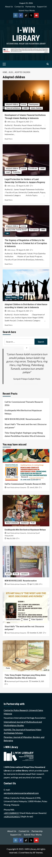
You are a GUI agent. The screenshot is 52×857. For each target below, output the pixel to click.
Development (33, 104)
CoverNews (24, 852)
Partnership (30, 6)
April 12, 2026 (34, 584)
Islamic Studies (11, 297)
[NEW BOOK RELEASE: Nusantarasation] (26, 561)
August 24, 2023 (24, 122)
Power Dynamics (37, 619)
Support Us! (42, 6)
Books (16, 574)
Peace (16, 477)
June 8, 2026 (34, 487)
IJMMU (25, 108)
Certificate (33, 169)
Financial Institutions (13, 108)
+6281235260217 (12, 816)
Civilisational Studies (13, 619)
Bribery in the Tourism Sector (16, 230)
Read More (8, 139)
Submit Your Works (27, 10)
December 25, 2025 (36, 633)
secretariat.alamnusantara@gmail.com (21, 793)
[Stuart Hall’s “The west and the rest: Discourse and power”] (26, 607)
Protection (16, 172)
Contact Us (19, 6)
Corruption (34, 230)
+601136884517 (11, 813)
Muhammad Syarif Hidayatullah (17, 681)
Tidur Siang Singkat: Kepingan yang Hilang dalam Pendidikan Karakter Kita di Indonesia (25, 434)
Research (24, 477)
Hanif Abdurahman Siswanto (16, 487)
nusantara (24, 523)
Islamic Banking (36, 108)
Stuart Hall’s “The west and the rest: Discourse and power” (26, 426)
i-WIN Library (26, 34)
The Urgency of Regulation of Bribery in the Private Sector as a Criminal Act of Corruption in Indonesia (26, 243)
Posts (33, 523)
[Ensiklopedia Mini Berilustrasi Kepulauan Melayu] (26, 510)
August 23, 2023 (24, 250)
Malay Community (12, 523)
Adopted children (12, 104)
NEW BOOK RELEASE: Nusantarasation (23, 419)
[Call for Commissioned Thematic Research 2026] (26, 464)
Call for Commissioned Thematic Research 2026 (24, 403)
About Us (9, 6)
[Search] (47, 64)
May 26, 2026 (11, 538)
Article (23, 104)
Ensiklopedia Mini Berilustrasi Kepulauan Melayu (23, 412)
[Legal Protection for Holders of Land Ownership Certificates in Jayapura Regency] (26, 160)
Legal (8, 172)
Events (8, 477)
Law (7, 233)
